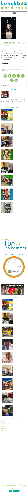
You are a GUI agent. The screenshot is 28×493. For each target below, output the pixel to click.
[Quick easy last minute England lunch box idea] (7, 199)
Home (2, 421)
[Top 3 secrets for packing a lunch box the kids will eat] (7, 173)
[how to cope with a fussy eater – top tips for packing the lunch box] (7, 363)
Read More (16, 103)
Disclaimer (3, 430)
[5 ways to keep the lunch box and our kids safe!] (7, 376)
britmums (8, 69)
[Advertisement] (14, 226)
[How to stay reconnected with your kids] (7, 349)
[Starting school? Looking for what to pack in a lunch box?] (7, 389)
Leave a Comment (19, 46)
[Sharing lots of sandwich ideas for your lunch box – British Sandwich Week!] (7, 212)
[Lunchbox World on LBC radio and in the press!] (7, 146)
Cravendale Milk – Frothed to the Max (13, 44)
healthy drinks (20, 69)
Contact (3, 426)
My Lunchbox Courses (6, 423)
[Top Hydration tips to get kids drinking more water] (7, 415)
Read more (16, 490)
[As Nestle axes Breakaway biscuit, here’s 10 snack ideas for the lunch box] (7, 336)
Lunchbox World (5, 103)
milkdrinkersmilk (4, 70)
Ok (10, 490)
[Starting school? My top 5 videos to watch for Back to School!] (7, 186)
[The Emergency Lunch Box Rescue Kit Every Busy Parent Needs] (7, 120)
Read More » (5, 63)
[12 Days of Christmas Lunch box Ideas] (7, 159)
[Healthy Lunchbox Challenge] (7, 402)
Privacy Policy (4, 428)
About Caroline (4, 425)
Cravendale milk (14, 69)
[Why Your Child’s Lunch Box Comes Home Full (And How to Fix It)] (7, 133)
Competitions (8, 68)
